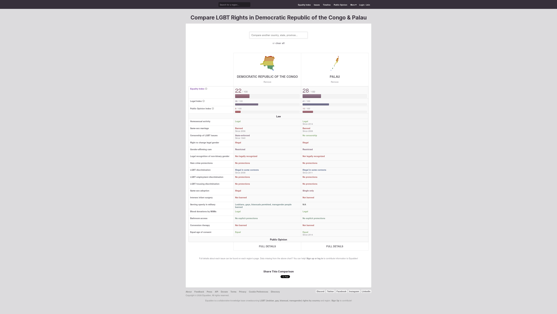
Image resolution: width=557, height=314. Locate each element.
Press (209, 291)
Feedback (199, 291)
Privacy (242, 291)
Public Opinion (340, 4)
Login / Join (364, 4)
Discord (320, 291)
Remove (267, 81)
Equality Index (304, 4)
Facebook (341, 291)
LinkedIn (366, 291)
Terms (233, 291)
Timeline (327, 4)
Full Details (267, 246)
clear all (280, 43)
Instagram (354, 291)
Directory (275, 291)
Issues (317, 4)
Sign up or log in (314, 258)
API (216, 291)
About (189, 291)
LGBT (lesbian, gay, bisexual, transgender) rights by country (290, 300)
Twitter (330, 291)
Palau (335, 76)
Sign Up (335, 300)
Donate (224, 291)
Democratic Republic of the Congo (267, 76)
